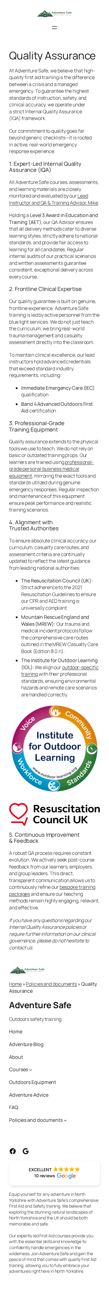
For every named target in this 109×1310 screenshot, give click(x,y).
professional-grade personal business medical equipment (51, 469)
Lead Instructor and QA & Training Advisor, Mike (53, 199)
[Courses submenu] (30, 1069)
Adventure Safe (40, 1005)
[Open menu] (54, 27)
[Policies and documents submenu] (65, 1120)
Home (15, 984)
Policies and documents (51, 984)
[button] (54, 1173)
